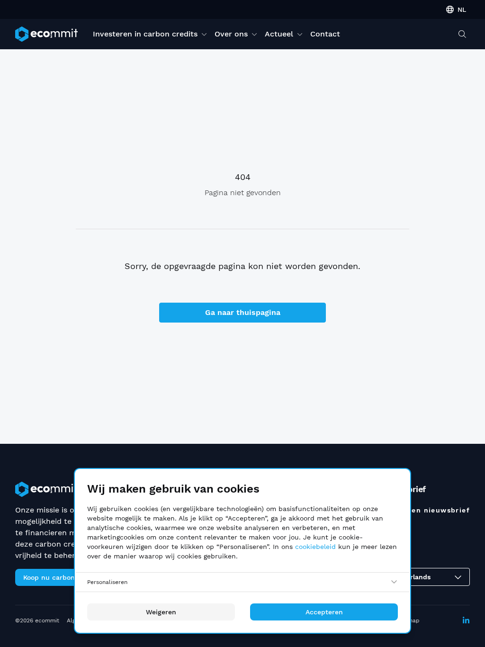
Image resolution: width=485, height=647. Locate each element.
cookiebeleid (315, 546)
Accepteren (324, 612)
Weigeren (161, 612)
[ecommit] (46, 34)
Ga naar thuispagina (242, 312)
